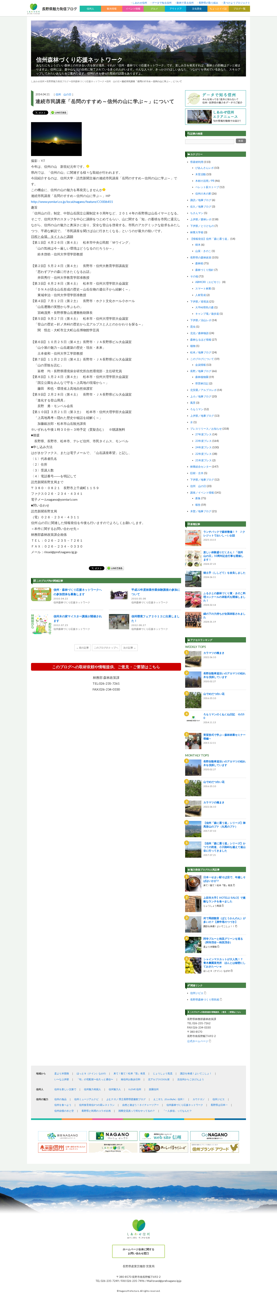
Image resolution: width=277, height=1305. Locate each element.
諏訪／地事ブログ (200, 200)
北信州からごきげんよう (190, 1079)
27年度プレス (203, 434)
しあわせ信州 (139, 2)
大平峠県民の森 (204, 307)
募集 (198, 498)
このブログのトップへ (106, 647)
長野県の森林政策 (200, 257)
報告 (198, 504)
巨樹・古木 (196, 473)
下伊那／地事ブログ (202, 479)
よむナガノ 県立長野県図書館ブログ (126, 1099)
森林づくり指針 (204, 269)
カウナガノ (199, 1099)
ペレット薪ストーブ (207, 187)
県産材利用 (196, 162)
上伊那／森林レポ (200, 219)
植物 (192, 345)
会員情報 (200, 364)
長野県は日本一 (219, 1104)
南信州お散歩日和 (130, 1079)
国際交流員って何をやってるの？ (136, 1110)
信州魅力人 (115, 1089)
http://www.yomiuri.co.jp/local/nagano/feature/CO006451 (72, 201)
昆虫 (192, 326)
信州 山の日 (63, 94)
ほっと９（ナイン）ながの (91, 1073)
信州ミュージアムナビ (86, 1099)
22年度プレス (203, 453)
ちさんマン (196, 213)
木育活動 (200, 174)
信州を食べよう (62, 1104)
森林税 (199, 263)
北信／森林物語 (199, 333)
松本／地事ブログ (200, 352)
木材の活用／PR (204, 180)
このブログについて (202, 358)
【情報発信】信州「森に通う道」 (210, 238)
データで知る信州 (162, 2)
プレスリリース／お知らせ (206, 428)
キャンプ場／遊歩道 (207, 313)
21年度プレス (203, 460)
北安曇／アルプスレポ (203, 390)
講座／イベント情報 (202, 492)
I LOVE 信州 (135, 1089)
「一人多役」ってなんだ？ (177, 1110)
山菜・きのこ (203, 251)
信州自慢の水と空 (64, 1110)
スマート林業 (203, 288)
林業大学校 (196, 232)
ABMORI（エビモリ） (208, 282)
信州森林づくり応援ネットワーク (79, 59)
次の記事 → (129, 647)
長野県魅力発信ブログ (57, 81)
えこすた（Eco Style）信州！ (169, 1099)
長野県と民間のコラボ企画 (96, 1110)
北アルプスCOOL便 (159, 1079)
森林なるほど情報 (200, 339)
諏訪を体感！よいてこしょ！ (196, 1073)
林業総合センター (200, 466)
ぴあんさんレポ (204, 167)
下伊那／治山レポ (200, 320)
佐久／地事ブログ (200, 206)
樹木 (198, 244)
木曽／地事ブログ (200, 511)
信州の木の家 (203, 193)
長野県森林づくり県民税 (204, 999)
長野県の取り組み (208, 2)
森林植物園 (201, 377)
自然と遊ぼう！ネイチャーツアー (140, 1104)
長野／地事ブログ (200, 371)
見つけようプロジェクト (236, 2)
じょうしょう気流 (162, 1073)
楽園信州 (154, 1089)
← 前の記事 (82, 647)
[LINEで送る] (59, 113)
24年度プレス (203, 447)
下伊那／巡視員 (199, 301)
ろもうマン (196, 409)
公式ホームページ (197, 1041)
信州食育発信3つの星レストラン (97, 1104)
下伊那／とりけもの (202, 225)
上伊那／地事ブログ (202, 415)
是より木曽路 (61, 1073)
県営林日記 (201, 383)
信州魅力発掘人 (92, 1089)
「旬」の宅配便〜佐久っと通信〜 (95, 1079)
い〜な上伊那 (61, 1079)
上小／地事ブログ (200, 396)
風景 (192, 402)
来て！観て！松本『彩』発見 (129, 1073)
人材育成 (200, 295)
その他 (194, 276)
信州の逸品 (60, 1099)
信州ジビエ (196, 993)
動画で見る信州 (185, 2)
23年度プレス (203, 440)
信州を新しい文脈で (65, 1089)
